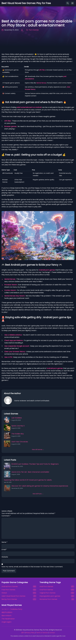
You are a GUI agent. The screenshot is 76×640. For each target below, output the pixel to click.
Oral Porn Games (46, 590)
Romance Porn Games (48, 599)
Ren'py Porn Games (9, 599)
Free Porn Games (8, 590)
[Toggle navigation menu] (72, 3)
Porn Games (34, 30)
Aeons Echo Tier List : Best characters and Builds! (30, 472)
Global (4, 593)
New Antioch (6, 615)
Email (4, 549)
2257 (22, 633)
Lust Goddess (16, 418)
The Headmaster (8, 619)
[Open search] (68, 3)
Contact (52, 633)
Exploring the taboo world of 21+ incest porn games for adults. (28, 480)
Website (5, 557)
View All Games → (38, 449)
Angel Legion (6, 622)
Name (4, 542)
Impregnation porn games (50, 596)
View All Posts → (38, 494)
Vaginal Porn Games (47, 593)
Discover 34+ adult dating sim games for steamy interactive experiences (39, 486)
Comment (6, 516)
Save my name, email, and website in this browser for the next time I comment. (32, 567)
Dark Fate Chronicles (19, 442)
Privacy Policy (30, 633)
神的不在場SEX (7, 612)
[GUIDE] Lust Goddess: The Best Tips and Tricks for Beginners (35, 464)
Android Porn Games (10, 586)
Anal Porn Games (46, 586)
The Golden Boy (17, 434)
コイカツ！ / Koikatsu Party (12, 609)
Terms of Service (42, 633)
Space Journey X (18, 426)
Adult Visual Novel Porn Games (13, 596)
